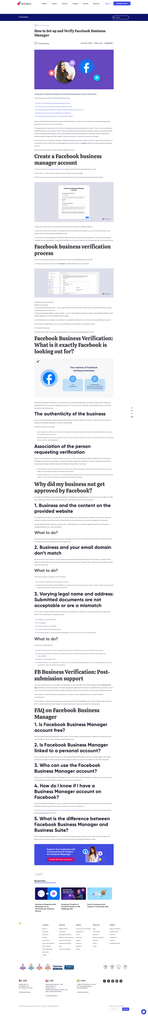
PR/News (44, 937)
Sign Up (126, 1009)
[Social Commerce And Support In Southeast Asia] (99, 893)
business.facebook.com (55, 169)
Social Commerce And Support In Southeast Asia (97, 905)
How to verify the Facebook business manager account (54, 106)
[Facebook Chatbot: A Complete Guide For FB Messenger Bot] (73, 893)
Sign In (107, 3)
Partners (85, 3)
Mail (132, 416)
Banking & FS (79, 931)
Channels (112, 934)
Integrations (113, 937)
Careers (44, 955)
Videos (95, 946)
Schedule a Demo (122, 3)
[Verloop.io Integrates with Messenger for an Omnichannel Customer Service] (47, 893)
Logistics (78, 940)
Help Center (45, 952)
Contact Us (45, 934)
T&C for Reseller (46, 946)
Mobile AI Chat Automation (66, 937)
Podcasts (95, 940)
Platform (44, 3)
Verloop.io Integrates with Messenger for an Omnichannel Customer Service (45, 907)
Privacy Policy (46, 940)
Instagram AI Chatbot (65, 943)
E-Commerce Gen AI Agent (83, 928)
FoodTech (78, 946)
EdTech (78, 949)
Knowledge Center (115, 943)
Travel (77, 934)
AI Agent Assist (114, 931)
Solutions (64, 3)
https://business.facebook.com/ (50, 810)
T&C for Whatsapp (47, 949)
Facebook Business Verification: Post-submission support (55, 116)
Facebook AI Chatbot (65, 940)
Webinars (95, 934)
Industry (54, 3)
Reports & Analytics (115, 928)
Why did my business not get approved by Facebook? (54, 113)
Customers (45, 931)
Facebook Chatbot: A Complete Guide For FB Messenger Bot (70, 906)
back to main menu (43, 25)
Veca (60, 946)
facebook (108, 43)
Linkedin (132, 407)
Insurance (78, 943)
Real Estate (79, 937)
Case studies (96, 931)
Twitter (132, 410)
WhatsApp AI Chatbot (65, 934)
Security (112, 940)
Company (45, 925)
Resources (96, 925)
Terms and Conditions (48, 943)
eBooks (95, 943)
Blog (94, 928)
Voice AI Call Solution (65, 949)
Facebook (132, 413)
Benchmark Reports (98, 937)
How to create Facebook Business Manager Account (54, 103)
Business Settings (71, 810)
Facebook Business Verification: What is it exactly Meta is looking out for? (60, 110)
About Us (44, 928)
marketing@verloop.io (25, 992)
